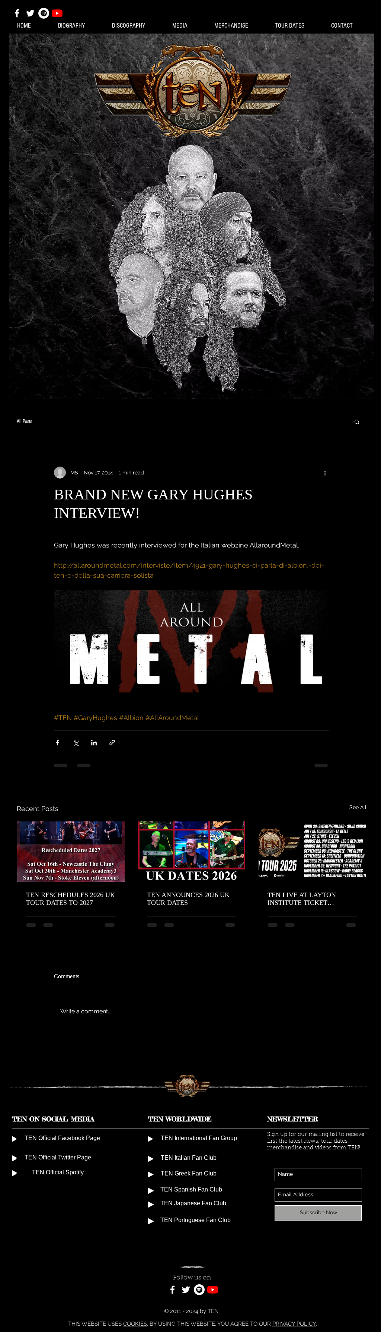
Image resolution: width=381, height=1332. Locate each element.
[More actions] (324, 472)
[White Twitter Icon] (30, 13)
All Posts (24, 421)
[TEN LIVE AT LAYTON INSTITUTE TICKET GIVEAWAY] (312, 851)
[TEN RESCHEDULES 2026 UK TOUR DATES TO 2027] (71, 851)
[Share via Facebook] (57, 742)
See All (357, 807)
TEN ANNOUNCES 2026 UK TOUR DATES (188, 898)
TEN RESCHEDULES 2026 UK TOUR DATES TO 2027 (70, 898)
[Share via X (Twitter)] (75, 742)
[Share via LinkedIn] (93, 742)
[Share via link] (112, 742)
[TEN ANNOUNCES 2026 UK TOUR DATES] (192, 851)
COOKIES (135, 1323)
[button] (357, 421)
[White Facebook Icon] (17, 13)
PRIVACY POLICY (294, 1323)
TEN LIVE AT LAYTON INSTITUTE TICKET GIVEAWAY (302, 899)
